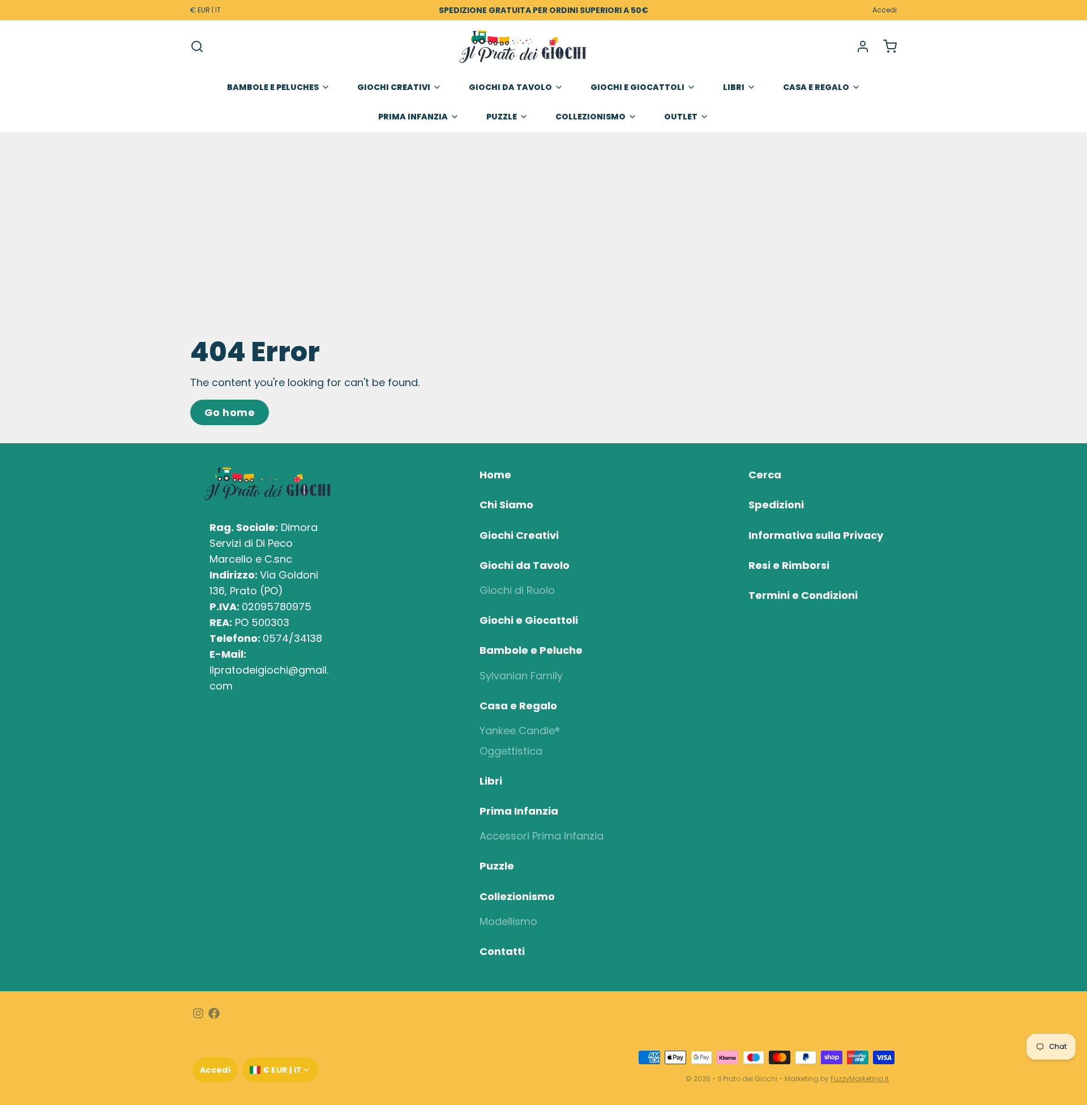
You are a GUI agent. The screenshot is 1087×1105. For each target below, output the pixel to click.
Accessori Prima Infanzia (542, 836)
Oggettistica (511, 751)
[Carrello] (885, 46)
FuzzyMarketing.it (860, 1078)
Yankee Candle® (520, 730)
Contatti (502, 951)
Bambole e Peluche (531, 650)
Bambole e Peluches (273, 87)
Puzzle (501, 116)
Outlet (680, 116)
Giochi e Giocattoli (637, 87)
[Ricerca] (197, 46)
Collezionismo (590, 116)
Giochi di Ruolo (517, 590)
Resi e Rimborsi (788, 565)
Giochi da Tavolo (510, 87)
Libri (733, 87)
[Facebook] (214, 1013)
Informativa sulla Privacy (815, 535)
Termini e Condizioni (803, 595)
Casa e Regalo (816, 87)
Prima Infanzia (413, 116)
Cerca (764, 475)
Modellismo (508, 921)
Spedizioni (776, 505)
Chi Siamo (506, 505)
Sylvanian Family (521, 676)
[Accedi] (858, 46)
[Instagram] (198, 1013)
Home (495, 475)
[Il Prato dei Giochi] (523, 46)
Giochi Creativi (393, 87)
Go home (229, 412)
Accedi (884, 10)
